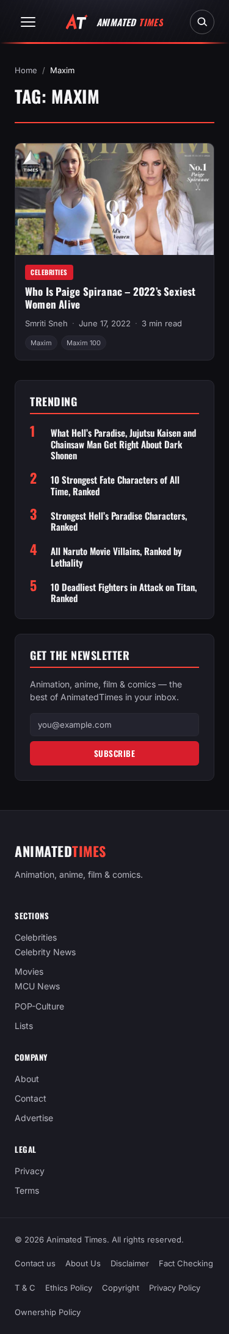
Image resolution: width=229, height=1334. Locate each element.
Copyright (120, 1288)
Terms (27, 1190)
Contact (30, 1098)
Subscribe (115, 753)
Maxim (41, 343)
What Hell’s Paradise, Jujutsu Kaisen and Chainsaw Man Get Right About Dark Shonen (123, 444)
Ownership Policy (48, 1312)
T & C (25, 1288)
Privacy (30, 1171)
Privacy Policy (174, 1288)
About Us (83, 1263)
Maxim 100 (84, 343)
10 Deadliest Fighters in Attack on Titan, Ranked (124, 592)
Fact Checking (186, 1263)
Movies (29, 971)
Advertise (34, 1118)
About (27, 1079)
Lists (24, 1025)
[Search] (202, 22)
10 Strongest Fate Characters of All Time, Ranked (115, 485)
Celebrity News (45, 952)
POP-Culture (39, 1005)
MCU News (37, 986)
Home (26, 70)
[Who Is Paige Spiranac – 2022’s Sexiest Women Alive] (114, 199)
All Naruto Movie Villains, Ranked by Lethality (116, 556)
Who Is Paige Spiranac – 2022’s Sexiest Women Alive (110, 298)
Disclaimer (130, 1263)
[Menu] (28, 22)
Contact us (35, 1263)
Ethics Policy (68, 1288)
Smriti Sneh (46, 323)
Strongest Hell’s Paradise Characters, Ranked (119, 521)
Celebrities (49, 272)
